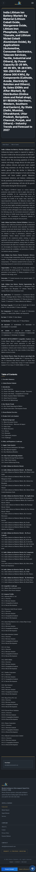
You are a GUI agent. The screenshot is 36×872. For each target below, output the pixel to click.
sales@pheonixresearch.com (9, 846)
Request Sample (9, 869)
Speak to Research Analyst (26, 869)
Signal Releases (5, 813)
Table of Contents (15, 144)
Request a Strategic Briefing (15, 851)
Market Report (6, 144)
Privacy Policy (5, 833)
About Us (4, 826)
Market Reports (5, 810)
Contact (4, 830)
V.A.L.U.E (5, 807)
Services (4, 816)
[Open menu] (32, 3)
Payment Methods (6, 836)
